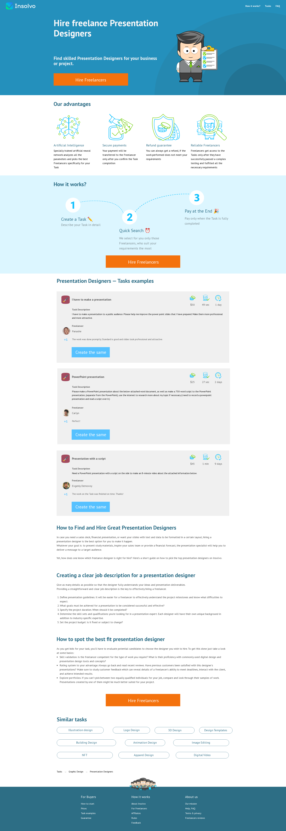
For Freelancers (139, 808)
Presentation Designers (101, 771)
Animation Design (145, 742)
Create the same (90, 352)
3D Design (174, 730)
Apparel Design (144, 755)
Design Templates (215, 730)
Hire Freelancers (90, 80)
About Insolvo (138, 803)
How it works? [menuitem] (252, 5)
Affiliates (136, 813)
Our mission (191, 803)
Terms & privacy (193, 813)
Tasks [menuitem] (268, 5)
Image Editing (201, 742)
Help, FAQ (190, 808)
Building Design (86, 742)
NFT (84, 755)
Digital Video (202, 755)
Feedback (136, 822)
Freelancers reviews (195, 817)
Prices (84, 808)
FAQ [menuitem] (278, 5)
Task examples (88, 813)
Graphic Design (76, 771)
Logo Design (131, 730)
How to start (87, 803)
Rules (134, 817)
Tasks (59, 771)
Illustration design (80, 730)
